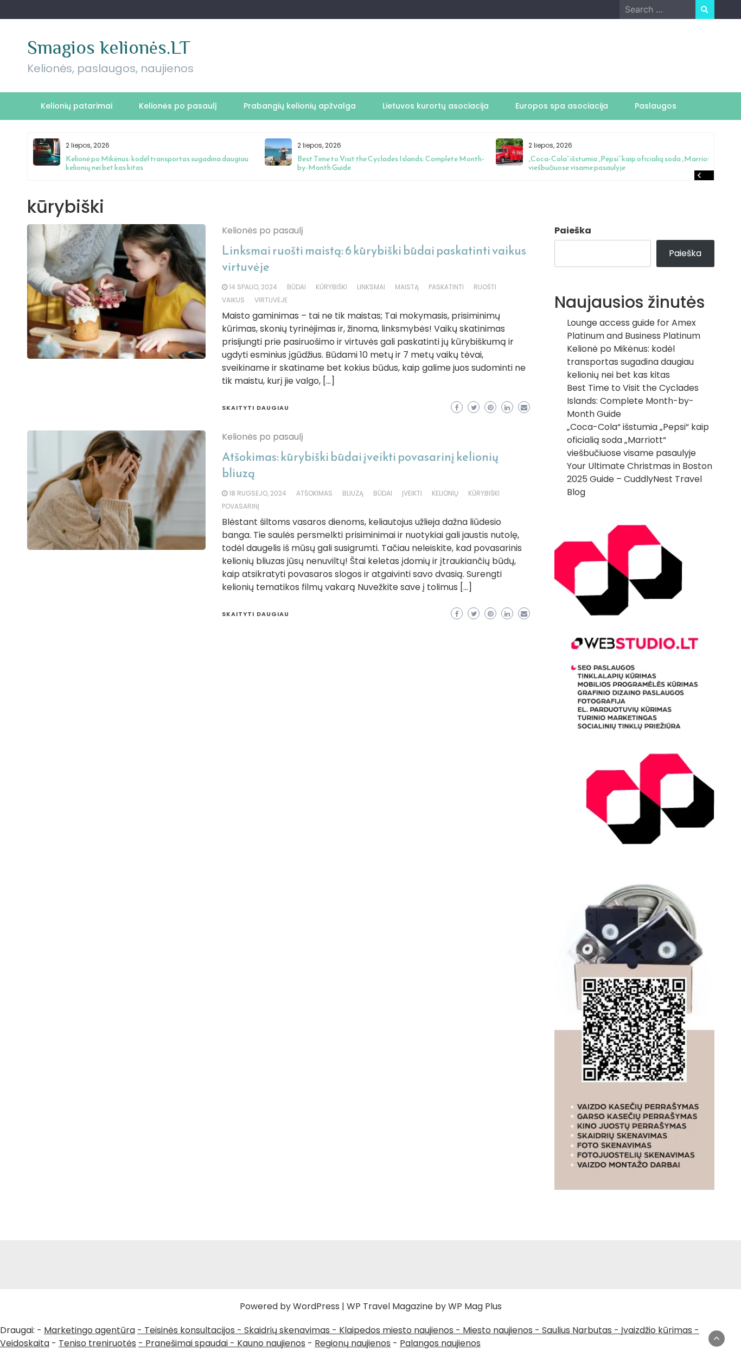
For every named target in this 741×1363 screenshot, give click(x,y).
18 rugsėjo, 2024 (257, 493)
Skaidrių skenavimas (287, 1330)
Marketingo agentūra (89, 1330)
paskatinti (446, 286)
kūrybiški (331, 286)
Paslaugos (655, 105)
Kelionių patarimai (76, 105)
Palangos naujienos (440, 1343)
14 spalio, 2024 (253, 286)
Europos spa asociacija (561, 105)
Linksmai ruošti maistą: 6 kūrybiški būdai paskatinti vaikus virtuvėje (374, 259)
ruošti (485, 286)
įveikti (412, 493)
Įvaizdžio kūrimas (656, 1330)
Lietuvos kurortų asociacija (435, 105)
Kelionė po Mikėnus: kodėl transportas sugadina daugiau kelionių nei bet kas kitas (630, 362)
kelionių (445, 493)
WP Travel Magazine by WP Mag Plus (424, 1306)
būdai (296, 286)
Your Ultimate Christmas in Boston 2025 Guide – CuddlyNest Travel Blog (606, 163)
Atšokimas (314, 493)
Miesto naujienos (498, 1330)
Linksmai (371, 286)
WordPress (316, 1306)
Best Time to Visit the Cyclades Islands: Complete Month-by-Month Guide (159, 163)
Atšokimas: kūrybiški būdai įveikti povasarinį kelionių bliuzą (360, 465)
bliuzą (352, 493)
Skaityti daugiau (255, 407)
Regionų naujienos (353, 1343)
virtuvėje (271, 300)
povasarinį (240, 506)
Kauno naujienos (271, 1343)
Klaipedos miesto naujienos (396, 1330)
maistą (407, 286)
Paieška (572, 230)
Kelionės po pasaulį (178, 105)
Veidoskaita (24, 1343)
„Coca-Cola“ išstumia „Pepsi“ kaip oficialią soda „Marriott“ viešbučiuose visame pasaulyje (390, 163)
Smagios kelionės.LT (108, 47)
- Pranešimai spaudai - (187, 1343)
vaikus (233, 300)
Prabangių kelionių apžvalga (300, 105)
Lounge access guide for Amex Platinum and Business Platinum (633, 329)
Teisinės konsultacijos (189, 1330)
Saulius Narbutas (577, 1330)
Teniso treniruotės (97, 1343)
